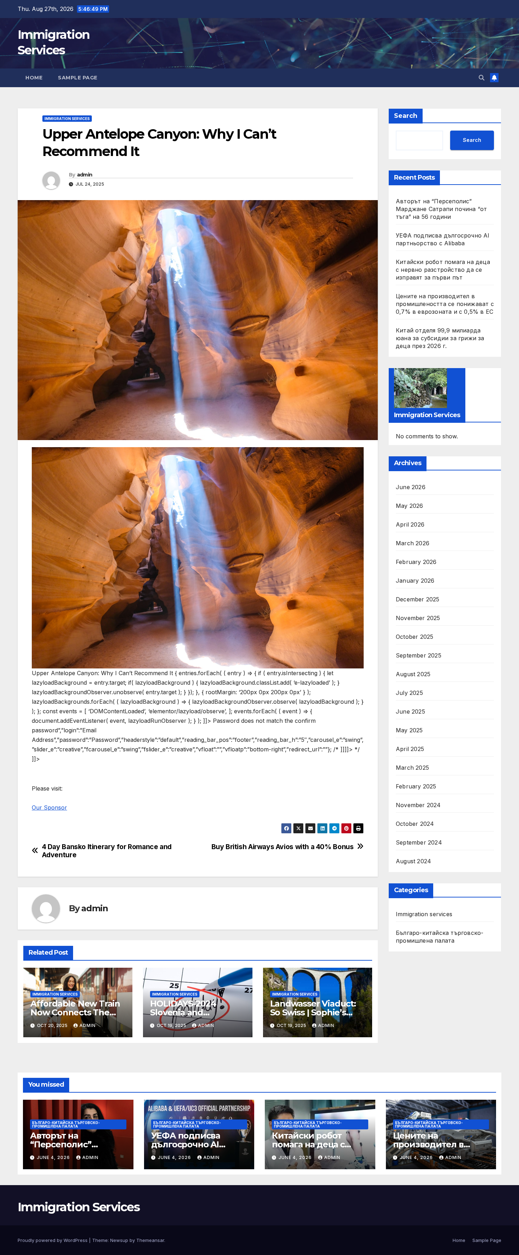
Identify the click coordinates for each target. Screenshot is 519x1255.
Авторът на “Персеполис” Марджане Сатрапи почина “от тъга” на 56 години (441, 209)
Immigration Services (78, 1207)
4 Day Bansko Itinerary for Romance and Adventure (107, 851)
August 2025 (413, 673)
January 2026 (415, 580)
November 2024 (418, 804)
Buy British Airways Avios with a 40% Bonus (282, 847)
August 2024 (413, 860)
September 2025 (418, 655)
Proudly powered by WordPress (53, 1240)
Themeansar (150, 1240)
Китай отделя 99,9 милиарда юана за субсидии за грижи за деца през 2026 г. (440, 338)
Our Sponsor (49, 807)
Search (405, 116)
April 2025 (410, 748)
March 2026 (412, 542)
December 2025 (418, 598)
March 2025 (412, 767)
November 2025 (418, 617)
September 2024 (419, 842)
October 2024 (415, 823)
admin (85, 175)
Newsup (119, 1240)
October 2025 (414, 636)
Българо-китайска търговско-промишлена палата (439, 936)
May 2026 (409, 505)
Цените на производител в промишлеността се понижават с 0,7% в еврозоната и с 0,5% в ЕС (445, 304)
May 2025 (409, 729)
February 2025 (416, 785)
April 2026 (410, 524)
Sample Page (77, 77)
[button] (481, 77)
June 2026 (410, 486)
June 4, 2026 (54, 1157)
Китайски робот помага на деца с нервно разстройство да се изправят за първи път (443, 269)
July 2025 (409, 692)
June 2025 (410, 711)
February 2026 (416, 561)
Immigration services (67, 118)
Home (33, 77)
